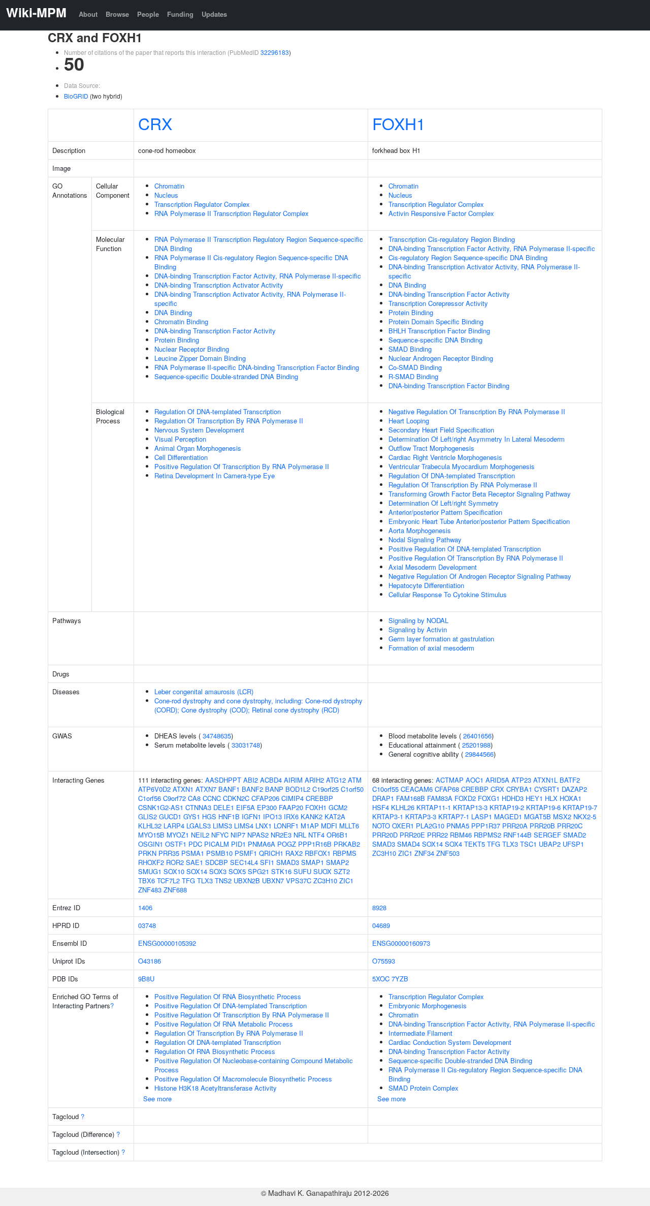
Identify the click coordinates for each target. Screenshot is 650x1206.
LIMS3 (222, 825)
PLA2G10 (430, 825)
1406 (145, 907)
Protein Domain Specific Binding (435, 321)
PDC (195, 844)
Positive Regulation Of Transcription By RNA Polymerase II (241, 466)
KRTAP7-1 (453, 816)
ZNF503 (448, 853)
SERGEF (547, 835)
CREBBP (319, 798)
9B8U (146, 978)
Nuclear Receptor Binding (191, 349)
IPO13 (272, 816)
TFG (188, 880)
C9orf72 (174, 798)
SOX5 (237, 871)
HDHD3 (513, 798)
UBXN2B (247, 880)
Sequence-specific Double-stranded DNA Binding (226, 376)
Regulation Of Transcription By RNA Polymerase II (228, 420)
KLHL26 (402, 807)
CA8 (194, 798)
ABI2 (250, 780)
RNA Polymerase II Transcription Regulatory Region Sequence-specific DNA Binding (258, 243)
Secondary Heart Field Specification (441, 430)
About (88, 14)
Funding (180, 14)
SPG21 (258, 871)
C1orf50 (352, 789)
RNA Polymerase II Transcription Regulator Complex (231, 213)
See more (157, 1098)
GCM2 (338, 807)
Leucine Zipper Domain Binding (200, 358)
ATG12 (336, 780)
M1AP (310, 825)
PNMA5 (457, 825)
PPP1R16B (315, 844)
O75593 (383, 961)
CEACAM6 (417, 789)
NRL (300, 835)
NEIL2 (200, 835)
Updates (214, 14)
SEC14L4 (244, 862)
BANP (274, 789)
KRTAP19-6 (543, 807)
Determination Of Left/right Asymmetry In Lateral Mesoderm (476, 439)
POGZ (286, 844)
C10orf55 (385, 789)
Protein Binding (176, 340)
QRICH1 (271, 853)
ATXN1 (183, 789)
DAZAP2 (574, 789)
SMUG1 (149, 871)
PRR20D (385, 835)
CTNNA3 (198, 807)
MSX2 (562, 816)
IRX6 (291, 816)
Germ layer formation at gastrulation (441, 638)
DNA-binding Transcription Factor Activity (215, 330)
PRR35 (168, 853)
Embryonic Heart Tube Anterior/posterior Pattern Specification (479, 521)
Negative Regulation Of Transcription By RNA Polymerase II (476, 411)
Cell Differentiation (181, 457)
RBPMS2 (487, 835)
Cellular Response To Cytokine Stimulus (447, 594)
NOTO (381, 825)
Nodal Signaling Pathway (425, 539)
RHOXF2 (151, 862)
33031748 (246, 745)
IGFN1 (251, 816)
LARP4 (174, 825)
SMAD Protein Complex (423, 1088)
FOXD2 (465, 798)
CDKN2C (236, 798)
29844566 (479, 754)
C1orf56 (149, 798)
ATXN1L (545, 780)
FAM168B (410, 798)
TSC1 (528, 844)
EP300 (267, 807)
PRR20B (542, 825)
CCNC (212, 798)
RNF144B (517, 835)
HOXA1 (570, 798)
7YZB (400, 978)
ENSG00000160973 (401, 943)
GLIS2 (147, 816)
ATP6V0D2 (154, 789)
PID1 (238, 844)
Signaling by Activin (417, 629)
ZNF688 (175, 889)
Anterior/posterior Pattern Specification (445, 512)
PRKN (147, 853)
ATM (355, 780)
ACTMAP (450, 780)
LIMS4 (243, 825)
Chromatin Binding (181, 321)
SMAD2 (574, 835)
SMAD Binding (410, 349)
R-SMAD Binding (413, 376)
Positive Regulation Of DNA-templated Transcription (464, 548)
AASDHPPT (223, 780)
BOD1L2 (297, 789)
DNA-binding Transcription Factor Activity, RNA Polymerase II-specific (257, 276)
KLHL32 (149, 825)
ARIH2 (314, 780)
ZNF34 (424, 853)
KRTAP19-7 (580, 807)
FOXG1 (489, 798)
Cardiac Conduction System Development (449, 1042)
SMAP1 (312, 862)
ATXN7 (206, 789)
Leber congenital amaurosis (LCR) (203, 691)
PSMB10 (219, 853)
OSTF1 (175, 844)
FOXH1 (399, 123)
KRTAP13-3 (470, 807)
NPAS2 (258, 835)
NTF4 (316, 835)
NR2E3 (281, 835)
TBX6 (146, 880)
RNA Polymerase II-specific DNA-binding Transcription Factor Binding (256, 367)
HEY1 (534, 798)
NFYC (220, 835)
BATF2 (570, 780)
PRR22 (437, 835)
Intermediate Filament (420, 1033)
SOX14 (196, 871)
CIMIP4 (292, 798)
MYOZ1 (178, 835)
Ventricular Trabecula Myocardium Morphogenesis (461, 466)
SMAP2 (337, 862)
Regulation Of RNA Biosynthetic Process (214, 1051)
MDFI (329, 825)
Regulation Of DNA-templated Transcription (217, 411)
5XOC (380, 978)
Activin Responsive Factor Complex (441, 213)
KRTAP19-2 (507, 807)
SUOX (322, 871)
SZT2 (342, 871)
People (148, 14)
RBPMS (344, 853)
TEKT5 (474, 844)
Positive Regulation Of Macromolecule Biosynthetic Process (243, 1079)
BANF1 (229, 789)
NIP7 (238, 835)
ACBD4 (271, 780)
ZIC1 (346, 880)
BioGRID (76, 95)
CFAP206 (265, 798)
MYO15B (151, 835)
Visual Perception (180, 439)
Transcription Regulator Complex (202, 204)
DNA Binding (173, 312)
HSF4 (380, 807)
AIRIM (293, 780)
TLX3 (205, 880)
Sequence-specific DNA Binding (435, 340)
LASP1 (481, 816)
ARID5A (497, 780)
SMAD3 (287, 862)
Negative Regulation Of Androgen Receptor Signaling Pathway (479, 576)
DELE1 (223, 807)
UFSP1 (573, 844)
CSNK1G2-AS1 (160, 807)
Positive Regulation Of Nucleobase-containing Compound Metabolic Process (253, 1065)
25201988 (476, 745)
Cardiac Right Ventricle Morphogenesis (445, 457)
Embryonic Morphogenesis (427, 1005)
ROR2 (175, 862)
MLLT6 (349, 825)
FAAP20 (291, 807)
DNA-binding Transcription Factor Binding (448, 385)
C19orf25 (325, 789)
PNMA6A (261, 844)
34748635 (217, 735)
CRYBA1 (519, 789)
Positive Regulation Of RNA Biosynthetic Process (227, 996)
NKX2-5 (584, 816)
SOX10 (174, 871)
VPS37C (298, 880)
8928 (379, 907)
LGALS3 (198, 825)
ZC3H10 (325, 880)
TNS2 (223, 880)
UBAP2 (550, 844)
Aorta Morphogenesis (419, 530)
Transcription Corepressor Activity (438, 303)
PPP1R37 (485, 825)
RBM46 (461, 835)
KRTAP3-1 (387, 816)
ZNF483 (149, 889)
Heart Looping (408, 420)
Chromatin (169, 186)
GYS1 (191, 816)
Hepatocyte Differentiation (426, 585)
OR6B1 (337, 835)
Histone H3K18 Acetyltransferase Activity (215, 1088)
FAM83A (439, 798)
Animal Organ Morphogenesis (197, 448)
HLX (551, 798)
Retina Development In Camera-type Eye (214, 475)
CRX (155, 123)
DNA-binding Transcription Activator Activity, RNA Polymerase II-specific (250, 298)
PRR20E (412, 835)
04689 (381, 925)
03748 (147, 925)
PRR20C (569, 825)
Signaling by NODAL (418, 620)
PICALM (216, 844)
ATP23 (521, 780)
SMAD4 (408, 844)
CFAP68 (447, 789)
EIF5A (245, 807)
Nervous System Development (199, 430)
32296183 (275, 52)
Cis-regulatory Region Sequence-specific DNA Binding (467, 257)
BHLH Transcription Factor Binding (439, 330)
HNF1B (229, 816)
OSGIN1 (150, 844)
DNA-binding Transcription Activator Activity (218, 285)
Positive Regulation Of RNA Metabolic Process (223, 1024)
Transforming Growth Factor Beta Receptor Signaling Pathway (479, 494)
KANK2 (311, 816)
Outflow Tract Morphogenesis (431, 448)
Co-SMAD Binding (415, 367)
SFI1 (267, 862)
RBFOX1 (318, 853)
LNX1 (263, 825)
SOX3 (217, 871)
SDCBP (216, 862)
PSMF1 (246, 853)
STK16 (281, 871)
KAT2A (334, 816)
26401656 (477, 735)
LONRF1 (286, 825)
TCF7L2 (168, 880)
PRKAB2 (347, 844)
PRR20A (515, 825)
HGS (209, 816)
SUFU (302, 871)
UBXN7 (273, 880)
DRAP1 (383, 798)
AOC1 (474, 780)
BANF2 (252, 789)
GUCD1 (170, 816)
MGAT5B (537, 816)
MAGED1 (508, 816)
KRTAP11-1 (433, 807)
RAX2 (294, 853)
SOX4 (453, 844)
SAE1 (194, 862)
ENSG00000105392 (167, 943)
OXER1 (403, 825)
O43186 (149, 961)
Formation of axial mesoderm (431, 648)
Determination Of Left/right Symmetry (443, 503)
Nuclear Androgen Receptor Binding (440, 358)
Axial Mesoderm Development (432, 567)
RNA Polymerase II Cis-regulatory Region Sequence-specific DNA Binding (251, 262)
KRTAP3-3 (420, 816)
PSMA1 (192, 853)
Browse (117, 14)
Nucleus (166, 195)
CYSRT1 (547, 789)
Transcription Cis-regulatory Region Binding (451, 239)
